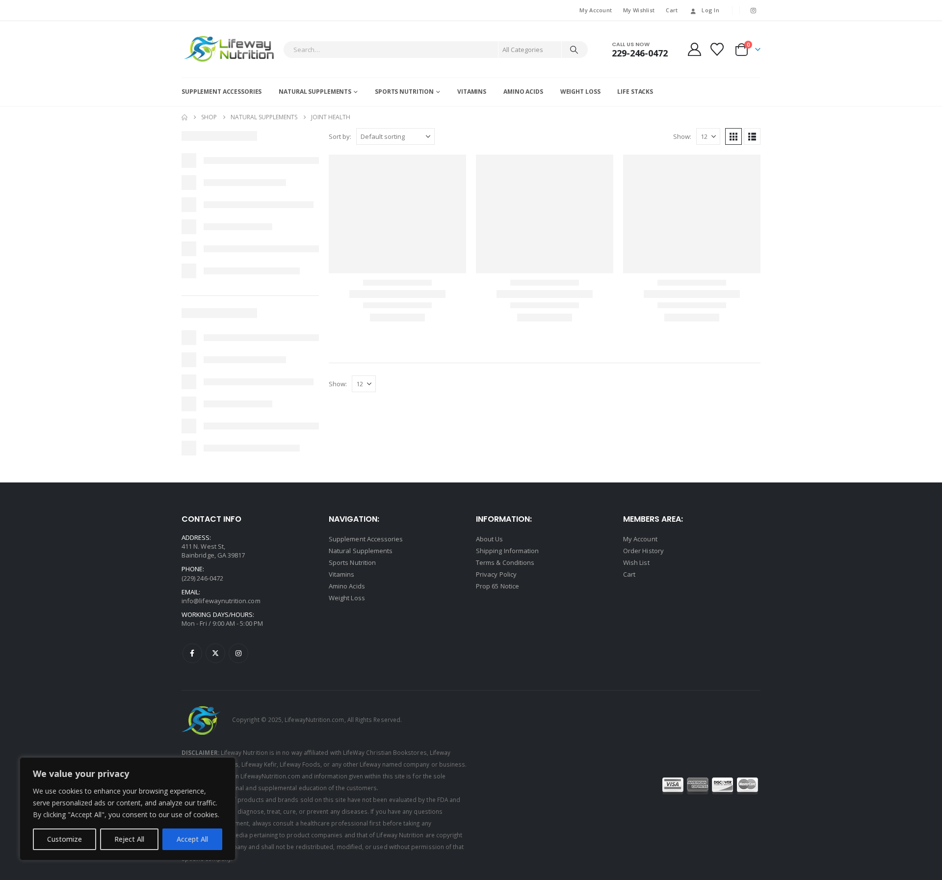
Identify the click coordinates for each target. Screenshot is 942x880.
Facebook (192, 653)
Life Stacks (635, 91)
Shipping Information (507, 550)
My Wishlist (638, 10)
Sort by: (340, 136)
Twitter (215, 653)
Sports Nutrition (404, 91)
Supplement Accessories (222, 91)
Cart (672, 10)
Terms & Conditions (505, 562)
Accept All (192, 839)
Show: (682, 136)
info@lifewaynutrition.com (221, 600)
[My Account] (694, 49)
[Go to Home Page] (184, 117)
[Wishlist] (717, 49)
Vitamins (471, 91)
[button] (733, 136)
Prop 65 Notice (497, 586)
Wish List (636, 562)
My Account (595, 10)
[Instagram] (753, 10)
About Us (489, 538)
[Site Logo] (230, 49)
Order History (643, 550)
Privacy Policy (496, 574)
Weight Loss (580, 91)
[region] (128, 808)
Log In (710, 10)
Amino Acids (523, 91)
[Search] (574, 49)
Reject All (129, 839)
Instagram (238, 653)
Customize (64, 839)
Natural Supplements (315, 91)
